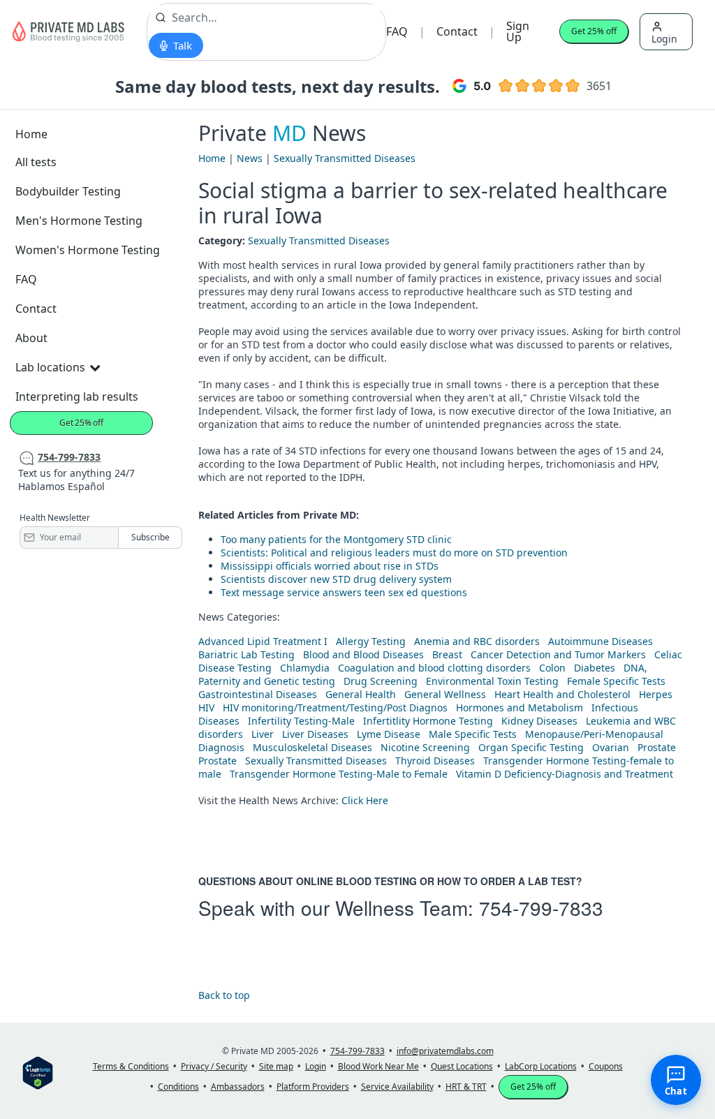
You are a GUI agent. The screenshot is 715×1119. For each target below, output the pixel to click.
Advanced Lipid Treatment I (262, 641)
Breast (447, 654)
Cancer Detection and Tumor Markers (558, 654)
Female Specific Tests (616, 681)
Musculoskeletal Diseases (312, 747)
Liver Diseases (315, 734)
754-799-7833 (541, 907)
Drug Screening (381, 681)
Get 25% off (594, 31)
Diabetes (594, 667)
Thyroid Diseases (435, 760)
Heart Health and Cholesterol (562, 694)
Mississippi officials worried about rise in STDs (329, 565)
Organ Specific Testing (531, 747)
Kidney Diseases (539, 720)
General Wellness (445, 694)
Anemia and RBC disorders (477, 641)
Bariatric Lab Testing (246, 654)
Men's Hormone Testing (78, 220)
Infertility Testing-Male (301, 720)
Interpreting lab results (76, 396)
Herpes (655, 694)
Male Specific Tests (473, 734)
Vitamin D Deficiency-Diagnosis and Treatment (566, 773)
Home (31, 134)
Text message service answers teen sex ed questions (344, 592)
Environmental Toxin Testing (492, 681)
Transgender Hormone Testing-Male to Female (339, 773)
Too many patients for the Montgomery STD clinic (336, 539)
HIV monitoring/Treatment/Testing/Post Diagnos (335, 707)
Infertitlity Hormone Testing (428, 720)
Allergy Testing (371, 641)
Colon (552, 667)
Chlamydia (305, 667)
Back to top (224, 995)
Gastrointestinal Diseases (257, 694)
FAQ (397, 31)
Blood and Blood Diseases (363, 654)
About (31, 338)
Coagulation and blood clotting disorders (434, 667)
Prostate (656, 747)
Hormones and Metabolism (519, 707)
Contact (457, 31)
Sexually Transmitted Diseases (344, 158)
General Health (360, 694)
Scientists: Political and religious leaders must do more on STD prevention (394, 552)
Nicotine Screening (425, 747)
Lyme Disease (388, 734)
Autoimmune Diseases (600, 641)
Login (664, 38)
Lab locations (50, 367)
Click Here (364, 800)
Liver (262, 734)
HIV (206, 707)
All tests (36, 162)
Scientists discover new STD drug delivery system (336, 579)
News (250, 158)
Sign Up (517, 31)
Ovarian (610, 747)
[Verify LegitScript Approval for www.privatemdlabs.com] (37, 1072)
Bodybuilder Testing (68, 191)
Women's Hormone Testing (87, 250)
